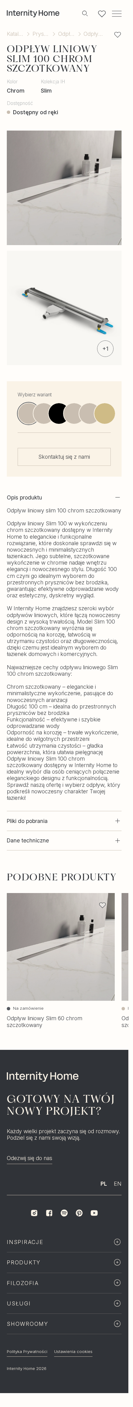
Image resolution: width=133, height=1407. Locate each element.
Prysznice (41, 34)
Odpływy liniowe (66, 34)
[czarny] (59, 414)
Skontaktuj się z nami (64, 457)
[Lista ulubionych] (101, 13)
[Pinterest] (79, 1226)
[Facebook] (49, 1226)
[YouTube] (94, 1226)
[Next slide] (116, 413)
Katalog (15, 34)
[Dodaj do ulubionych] (118, 35)
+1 (105, 348)
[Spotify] (64, 1226)
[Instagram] (34, 1226)
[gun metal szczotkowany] (44, 414)
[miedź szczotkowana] (74, 414)
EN (118, 1196)
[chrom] (90, 414)
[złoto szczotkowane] (105, 414)
